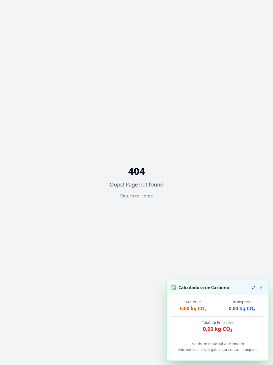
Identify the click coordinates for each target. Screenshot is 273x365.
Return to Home (136, 196)
